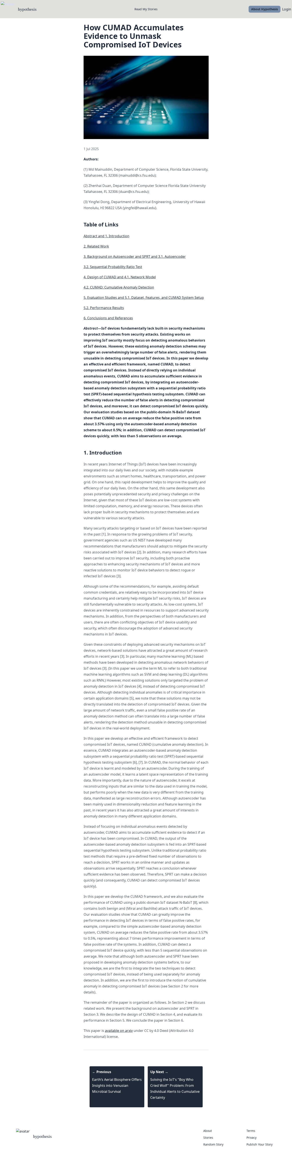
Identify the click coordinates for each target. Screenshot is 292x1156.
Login (286, 9)
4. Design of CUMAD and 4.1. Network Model (120, 277)
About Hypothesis (264, 9)
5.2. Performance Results (104, 307)
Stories (208, 1137)
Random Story (213, 1144)
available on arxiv (119, 1030)
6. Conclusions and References (108, 318)
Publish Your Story (259, 1144)
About (207, 1131)
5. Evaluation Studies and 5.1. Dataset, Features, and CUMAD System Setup (144, 297)
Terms (250, 1131)
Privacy (251, 1137)
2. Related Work (96, 246)
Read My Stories (146, 9)
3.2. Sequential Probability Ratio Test (113, 266)
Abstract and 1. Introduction (106, 236)
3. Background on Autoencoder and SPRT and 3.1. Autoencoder (135, 256)
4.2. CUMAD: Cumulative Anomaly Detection (119, 287)
